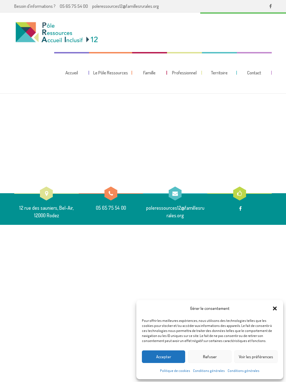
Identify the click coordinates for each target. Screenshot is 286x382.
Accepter (163, 356)
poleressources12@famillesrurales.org (125, 6)
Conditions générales (209, 371)
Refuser (210, 356)
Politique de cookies (175, 371)
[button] (275, 308)
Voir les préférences (256, 356)
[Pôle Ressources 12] (57, 32)
